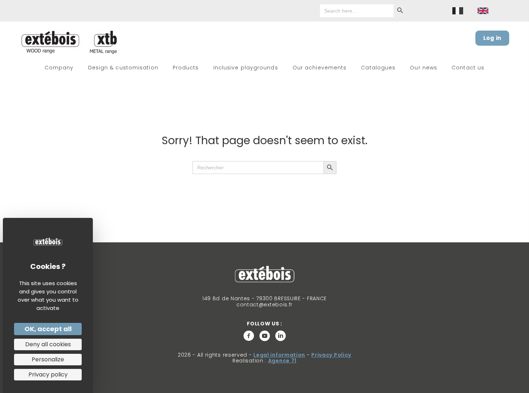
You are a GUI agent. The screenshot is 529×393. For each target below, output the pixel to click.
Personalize (48, 359)
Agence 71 (282, 360)
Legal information (279, 354)
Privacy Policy (331, 354)
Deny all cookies (48, 344)
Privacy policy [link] (48, 374)
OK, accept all (48, 328)
